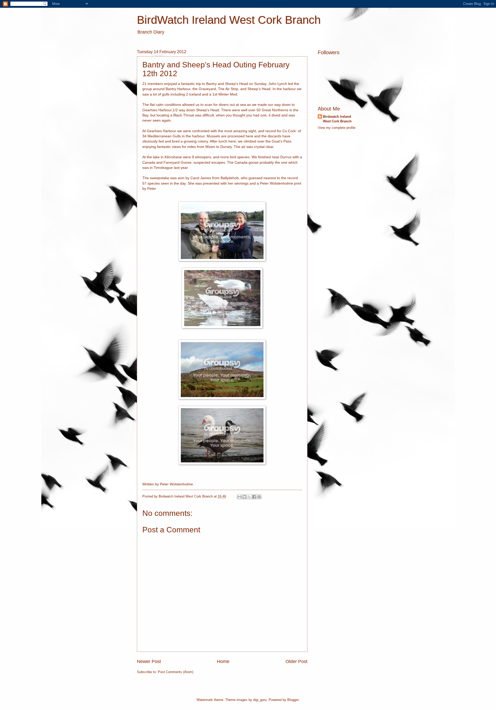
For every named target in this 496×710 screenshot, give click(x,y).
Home (223, 661)
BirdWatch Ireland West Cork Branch (229, 19)
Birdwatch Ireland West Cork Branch (337, 119)
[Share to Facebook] (254, 496)
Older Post (296, 661)
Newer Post (149, 661)
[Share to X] (249, 496)
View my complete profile (336, 128)
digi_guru (260, 700)
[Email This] (239, 496)
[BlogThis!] (244, 496)
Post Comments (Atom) (175, 672)
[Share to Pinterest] (259, 496)
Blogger (292, 700)
